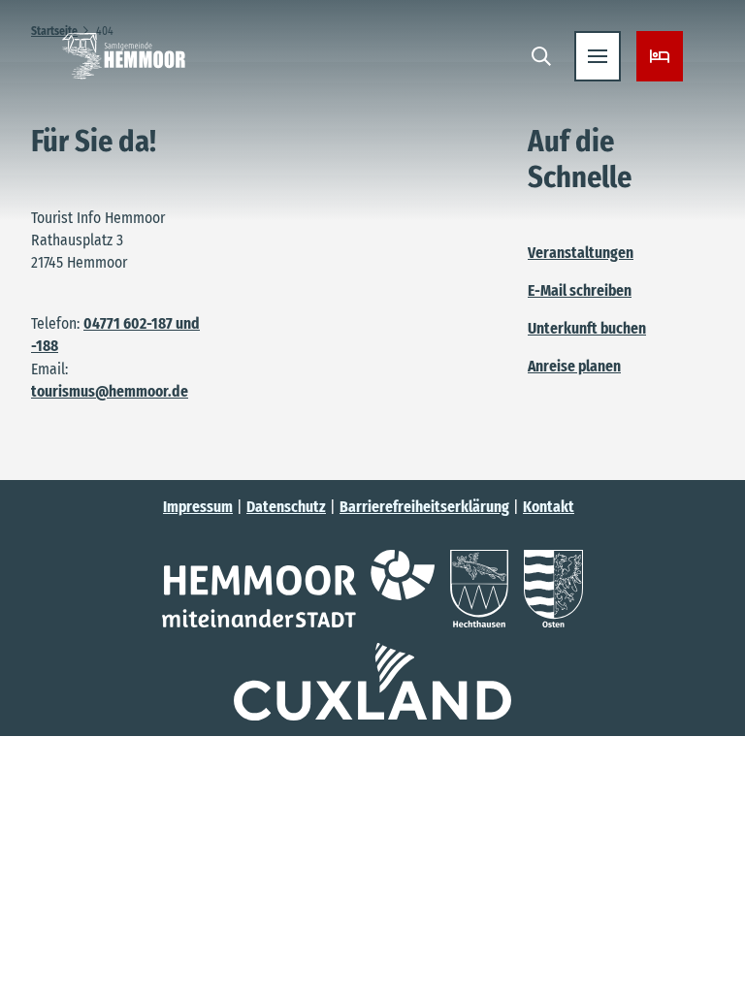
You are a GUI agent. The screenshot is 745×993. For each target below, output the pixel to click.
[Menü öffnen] (597, 56)
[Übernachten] (659, 56)
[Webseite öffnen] (298, 588)
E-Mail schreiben (580, 290)
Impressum (198, 506)
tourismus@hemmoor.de (109, 391)
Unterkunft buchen (587, 328)
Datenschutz (286, 506)
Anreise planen (574, 366)
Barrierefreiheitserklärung (424, 506)
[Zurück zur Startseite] (123, 56)
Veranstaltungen (580, 252)
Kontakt (548, 506)
